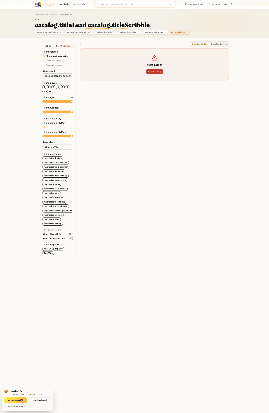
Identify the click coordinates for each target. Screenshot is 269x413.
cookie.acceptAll (15, 400)
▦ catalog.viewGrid (219, 44)
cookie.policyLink (34, 394)
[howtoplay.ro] (38, 4)
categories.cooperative (79, 32)
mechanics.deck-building (55, 175)
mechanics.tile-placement (56, 167)
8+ (50, 91)
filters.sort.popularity (57, 56)
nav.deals (64, 4)
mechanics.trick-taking (54, 202)
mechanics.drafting (53, 158)
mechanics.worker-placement (58, 210)
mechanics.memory (53, 215)
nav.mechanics (179, 32)
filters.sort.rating (53, 60)
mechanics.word (51, 219)
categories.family (129, 32)
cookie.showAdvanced (16, 406)
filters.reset (66, 46)
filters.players (50, 83)
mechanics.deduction (54, 171)
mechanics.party (51, 193)
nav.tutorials (79, 4)
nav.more (215, 4)
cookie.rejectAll (39, 400)
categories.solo (105, 32)
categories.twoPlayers (49, 32)
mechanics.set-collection (55, 162)
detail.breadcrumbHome (46, 14)
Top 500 (59, 249)
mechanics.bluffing (52, 223)
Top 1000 (48, 253)
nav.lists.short (195, 4)
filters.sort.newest (54, 65)
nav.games (50, 4)
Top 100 (47, 249)
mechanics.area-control (55, 189)
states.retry (154, 71)
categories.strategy (155, 32)
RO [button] (225, 4)
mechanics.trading (52, 184)
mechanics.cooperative (55, 180)
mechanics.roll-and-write (55, 206)
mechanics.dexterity (53, 197)
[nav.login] (231, 4)
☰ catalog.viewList (199, 44)
